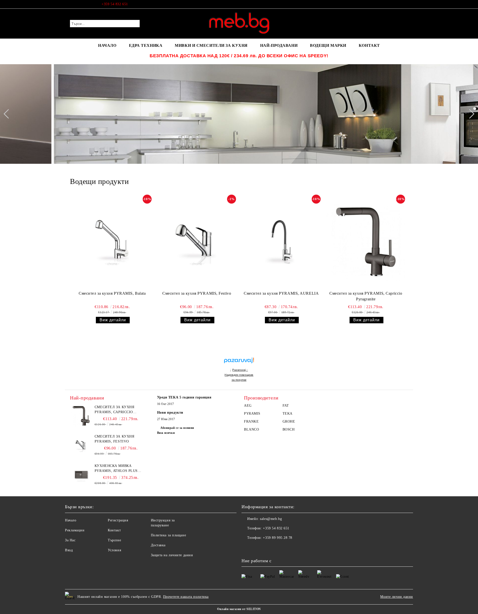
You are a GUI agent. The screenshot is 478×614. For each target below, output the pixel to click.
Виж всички (166, 433)
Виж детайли (113, 320)
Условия (114, 550)
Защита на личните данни (172, 555)
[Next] (469, 113)
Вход (69, 550)
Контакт (114, 530)
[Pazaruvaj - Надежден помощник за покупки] (239, 355)
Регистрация (118, 520)
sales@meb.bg (271, 519)
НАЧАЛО (107, 45)
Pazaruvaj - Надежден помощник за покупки (239, 374)
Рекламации (75, 530)
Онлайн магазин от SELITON (239, 609)
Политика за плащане (168, 535)
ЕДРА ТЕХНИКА (146, 45)
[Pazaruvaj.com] (239, 362)
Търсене (114, 540)
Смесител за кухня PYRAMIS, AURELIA (281, 293)
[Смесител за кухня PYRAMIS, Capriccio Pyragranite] (366, 242)
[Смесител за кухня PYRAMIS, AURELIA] (281, 242)
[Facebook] (405, 4)
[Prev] (8, 113)
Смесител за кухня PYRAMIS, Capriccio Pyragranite (365, 296)
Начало (70, 520)
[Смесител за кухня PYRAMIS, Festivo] (197, 242)
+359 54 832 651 (115, 4)
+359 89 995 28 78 (277, 538)
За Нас (70, 540)
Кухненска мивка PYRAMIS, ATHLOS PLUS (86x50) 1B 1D (116, 468)
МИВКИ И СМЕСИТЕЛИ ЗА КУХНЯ (211, 45)
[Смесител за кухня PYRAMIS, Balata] (112, 242)
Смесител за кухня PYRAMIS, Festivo (196, 293)
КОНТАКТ (369, 45)
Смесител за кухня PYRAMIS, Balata (112, 293)
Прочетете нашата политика (186, 597)
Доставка (158, 545)
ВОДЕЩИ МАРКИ (328, 45)
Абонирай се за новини (177, 428)
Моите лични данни (396, 597)
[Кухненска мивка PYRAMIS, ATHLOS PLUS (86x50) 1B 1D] (81, 474)
